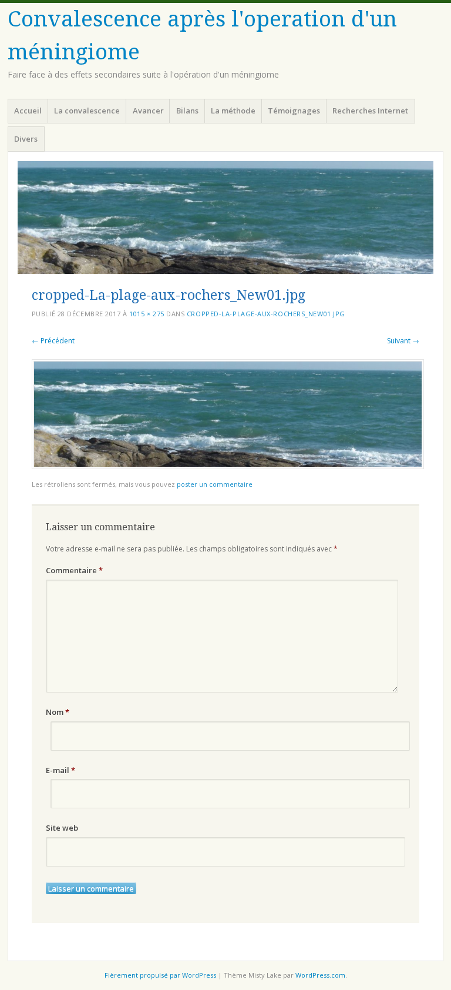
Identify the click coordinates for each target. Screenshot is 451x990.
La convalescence (87, 110)
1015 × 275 (146, 313)
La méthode (233, 110)
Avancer (148, 110)
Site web (62, 827)
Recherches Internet (370, 110)
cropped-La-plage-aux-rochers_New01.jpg (266, 313)
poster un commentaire (215, 484)
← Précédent (53, 341)
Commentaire (74, 570)
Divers (26, 138)
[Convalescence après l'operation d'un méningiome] (225, 217)
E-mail (60, 770)
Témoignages (294, 110)
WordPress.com (320, 975)
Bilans (187, 110)
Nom (57, 712)
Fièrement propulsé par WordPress (160, 975)
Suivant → (403, 341)
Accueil (28, 110)
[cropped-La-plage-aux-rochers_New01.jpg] (228, 465)
